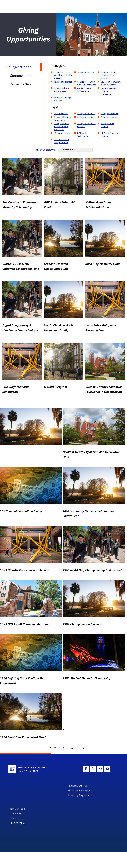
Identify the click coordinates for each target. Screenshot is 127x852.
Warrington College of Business (63, 99)
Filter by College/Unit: (45, 149)
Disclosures (16, 818)
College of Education (63, 82)
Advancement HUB (77, 785)
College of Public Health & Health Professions (61, 126)
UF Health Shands (62, 133)
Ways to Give (21, 84)
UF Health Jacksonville (82, 134)
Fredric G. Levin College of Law (84, 90)
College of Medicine (109, 113)
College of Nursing (85, 117)
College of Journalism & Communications (111, 83)
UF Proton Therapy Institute (109, 134)
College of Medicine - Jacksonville (63, 118)
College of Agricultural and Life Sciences (63, 75)
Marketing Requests (78, 795)
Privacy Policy (17, 822)
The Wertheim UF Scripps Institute (61, 141)
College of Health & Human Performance (86, 83)
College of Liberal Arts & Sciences (62, 90)
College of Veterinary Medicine (86, 125)
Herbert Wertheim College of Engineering (109, 91)
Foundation (16, 813)
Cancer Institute (61, 113)
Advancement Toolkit (78, 790)
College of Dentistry (86, 113)
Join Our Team (18, 808)
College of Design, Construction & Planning (109, 75)
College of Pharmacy (110, 117)
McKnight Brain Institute (107, 125)
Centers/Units (21, 75)
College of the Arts (85, 72)
